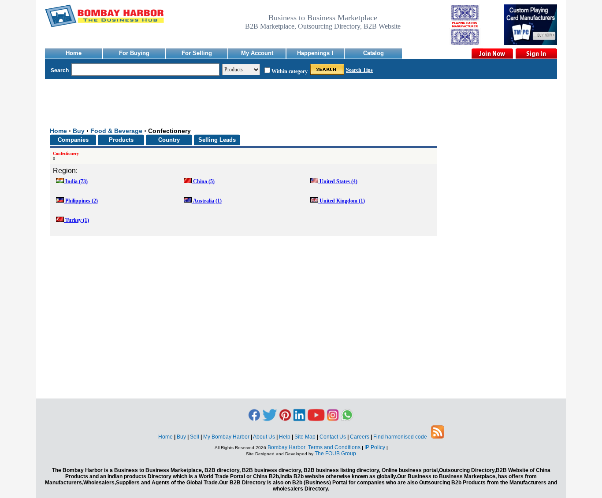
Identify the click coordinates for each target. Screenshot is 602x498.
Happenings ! (315, 53)
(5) (204, 181)
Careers (361, 437)
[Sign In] (536, 53)
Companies (73, 139)
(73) (76, 181)
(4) (338, 181)
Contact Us (334, 437)
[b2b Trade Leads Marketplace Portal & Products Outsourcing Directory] (437, 437)
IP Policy (375, 447)
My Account (257, 53)
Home (74, 53)
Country (169, 139)
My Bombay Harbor (227, 437)
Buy (79, 130)
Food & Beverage (116, 130)
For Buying (134, 53)
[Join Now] (492, 53)
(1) (207, 201)
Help (286, 437)
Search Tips (359, 70)
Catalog (373, 53)
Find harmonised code (400, 437)
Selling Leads (217, 139)
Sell (196, 437)
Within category (289, 71)
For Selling (197, 53)
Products (121, 139)
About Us (265, 437)
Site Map (306, 437)
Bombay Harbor (286, 447)
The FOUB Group (335, 453)
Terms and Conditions (334, 447)
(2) (81, 201)
